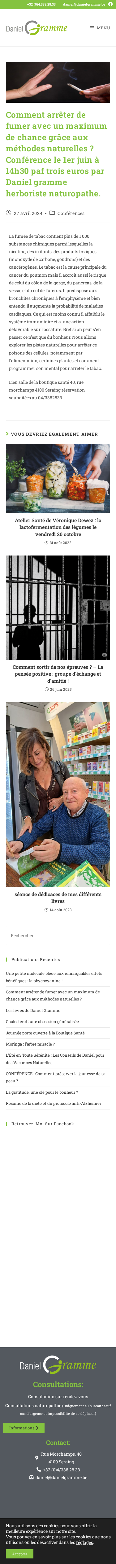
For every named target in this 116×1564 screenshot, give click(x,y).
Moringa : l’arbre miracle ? (30, 1044)
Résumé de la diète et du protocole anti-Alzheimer (53, 1103)
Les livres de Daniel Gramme (33, 1010)
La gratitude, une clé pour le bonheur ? (42, 1092)
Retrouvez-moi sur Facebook (42, 1123)
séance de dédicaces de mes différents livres (58, 897)
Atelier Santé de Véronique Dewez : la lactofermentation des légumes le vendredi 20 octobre (58, 527)
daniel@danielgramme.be (84, 4)
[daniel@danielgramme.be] (60, 4)
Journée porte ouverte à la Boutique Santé (45, 1033)
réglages (84, 1542)
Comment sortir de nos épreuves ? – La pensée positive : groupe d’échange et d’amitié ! (58, 674)
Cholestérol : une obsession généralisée (42, 1021)
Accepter (19, 1553)
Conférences (71, 213)
